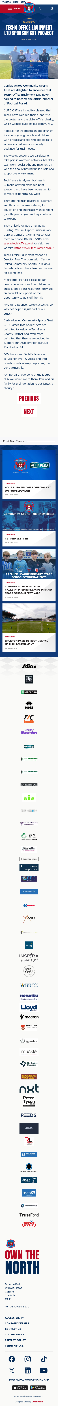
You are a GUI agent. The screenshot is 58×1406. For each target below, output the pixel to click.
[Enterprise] (29, 692)
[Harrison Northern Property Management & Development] (29, 932)
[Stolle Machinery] (29, 1167)
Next (29, 412)
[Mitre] (29, 666)
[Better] (29, 798)
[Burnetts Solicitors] (29, 849)
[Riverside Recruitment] (29, 1128)
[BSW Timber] (29, 836)
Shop (16, 2)
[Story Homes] (29, 1180)
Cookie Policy (15, 1335)
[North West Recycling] (29, 1063)
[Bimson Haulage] (29, 811)
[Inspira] (29, 958)
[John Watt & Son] (29, 971)
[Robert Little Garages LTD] (29, 1141)
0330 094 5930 (17, 1306)
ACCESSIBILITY (14, 1318)
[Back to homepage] (29, 8)
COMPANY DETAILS (17, 1323)
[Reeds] (29, 1115)
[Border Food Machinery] (29, 823)
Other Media (37, 1402)
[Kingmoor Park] (29, 985)
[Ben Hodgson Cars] (29, 785)
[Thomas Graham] (29, 1206)
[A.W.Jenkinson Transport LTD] (29, 759)
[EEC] (29, 878)
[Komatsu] (29, 997)
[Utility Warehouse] (29, 731)
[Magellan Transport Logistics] (29, 1027)
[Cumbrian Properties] (29, 867)
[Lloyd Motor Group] (29, 1007)
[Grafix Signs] (29, 919)
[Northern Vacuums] (29, 1076)
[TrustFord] (29, 1214)
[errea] (29, 705)
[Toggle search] (39, 9)
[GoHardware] (29, 905)
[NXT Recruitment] (29, 1088)
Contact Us (13, 1329)
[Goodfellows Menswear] (29, 891)
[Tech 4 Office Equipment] (29, 1193)
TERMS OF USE (14, 1346)
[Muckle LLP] (29, 1052)
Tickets (6, 2)
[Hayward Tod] (29, 945)
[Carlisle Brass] (29, 859)
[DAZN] (29, 679)
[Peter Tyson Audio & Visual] (29, 1101)
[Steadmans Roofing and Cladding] (29, 1154)
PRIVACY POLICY (15, 1340)
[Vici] (29, 1224)
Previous (29, 398)
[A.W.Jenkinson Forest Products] (29, 772)
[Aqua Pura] (29, 747)
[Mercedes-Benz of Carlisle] (29, 1040)
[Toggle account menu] (51, 9)
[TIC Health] (29, 719)
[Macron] (29, 1017)
